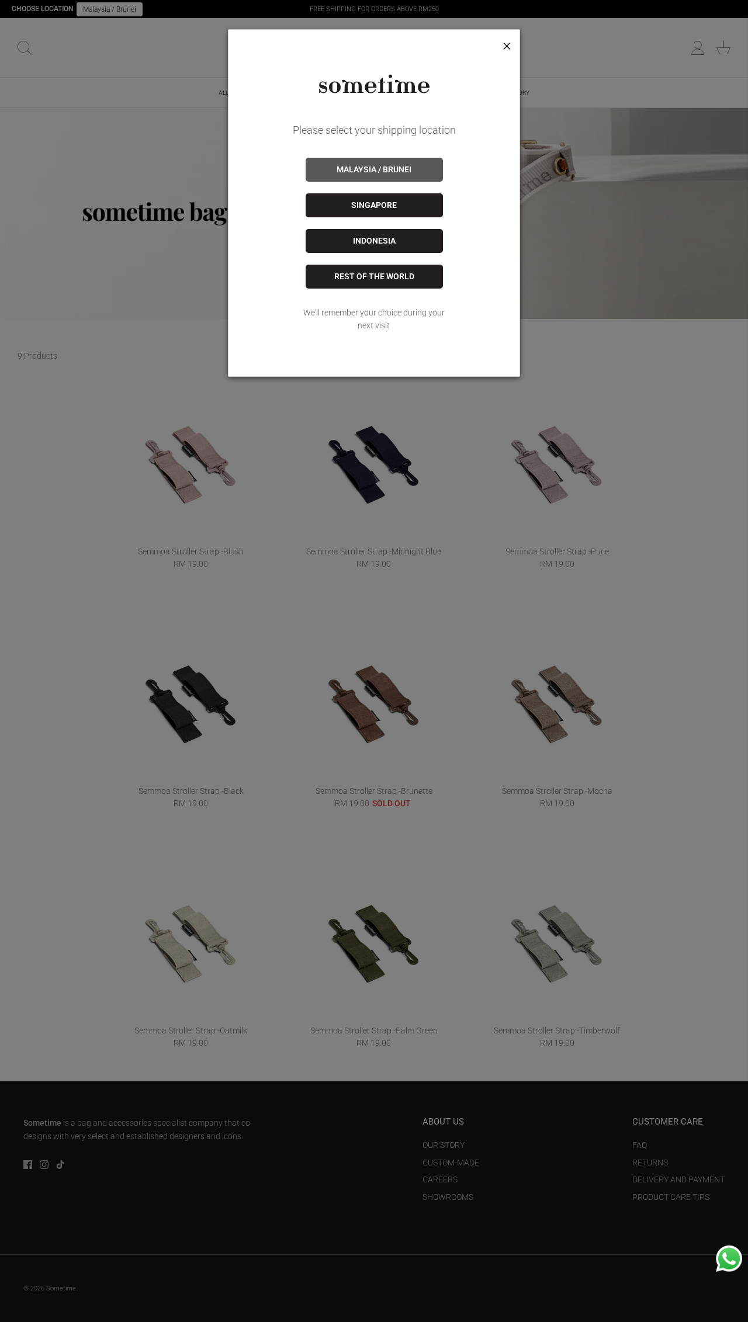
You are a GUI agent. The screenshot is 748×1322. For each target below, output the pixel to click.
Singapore (374, 205)
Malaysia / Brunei (374, 169)
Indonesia (374, 240)
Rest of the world (374, 276)
